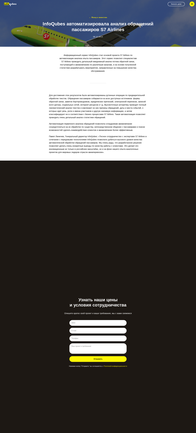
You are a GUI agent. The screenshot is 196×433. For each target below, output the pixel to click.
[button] (176, 4)
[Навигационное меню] (192, 4)
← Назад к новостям (98, 17)
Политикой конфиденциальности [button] (115, 366)
